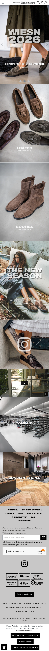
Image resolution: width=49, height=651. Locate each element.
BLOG (20, 513)
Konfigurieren (25, 641)
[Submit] (43, 537)
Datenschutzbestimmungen (29, 542)
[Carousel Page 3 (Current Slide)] (29, 81)
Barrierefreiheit (24, 611)
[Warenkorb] (46, 2)
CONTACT (38, 513)
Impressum (15, 604)
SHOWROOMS (24, 521)
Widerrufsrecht (15, 607)
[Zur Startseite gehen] (24, 2)
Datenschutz (34, 607)
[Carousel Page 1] (20, 81)
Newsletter (20, 517)
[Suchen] (38, 2)
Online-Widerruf (24, 594)
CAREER (10, 513)
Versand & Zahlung (33, 604)
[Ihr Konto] (42, 2)
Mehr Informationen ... (24, 630)
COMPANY (13, 510)
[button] (4, 647)
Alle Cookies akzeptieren (25, 647)
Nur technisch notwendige (25, 635)
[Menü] (3, 2)
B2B (33, 517)
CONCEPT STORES (31, 510)
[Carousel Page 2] (24, 81)
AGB (5, 604)
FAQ (29, 513)
